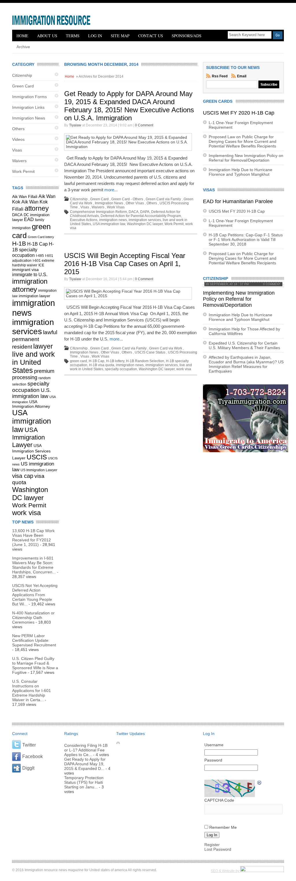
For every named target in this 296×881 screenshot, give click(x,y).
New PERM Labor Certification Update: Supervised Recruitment (34, 640)
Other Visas (135, 203)
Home (22, 35)
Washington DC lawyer (30, 494)
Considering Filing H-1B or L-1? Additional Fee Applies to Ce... (86, 750)
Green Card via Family (163, 199)
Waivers (19, 160)
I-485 (40, 256)
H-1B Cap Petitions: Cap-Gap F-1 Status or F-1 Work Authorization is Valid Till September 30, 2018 (246, 239)
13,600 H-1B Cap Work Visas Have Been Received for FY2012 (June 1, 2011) (33, 537)
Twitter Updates (130, 733)
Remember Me (223, 827)
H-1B (19, 243)
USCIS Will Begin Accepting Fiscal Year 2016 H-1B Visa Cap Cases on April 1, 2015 (124, 264)
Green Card (23, 86)
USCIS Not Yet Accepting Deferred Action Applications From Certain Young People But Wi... (35, 594)
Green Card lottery (41, 237)
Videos (18, 139)
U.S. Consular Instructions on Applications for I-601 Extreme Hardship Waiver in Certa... (31, 690)
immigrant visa (25, 269)
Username (213, 744)
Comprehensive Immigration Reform (98, 212)
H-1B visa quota (101, 365)
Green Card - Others (127, 199)
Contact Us (150, 35)
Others (18, 128)
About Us (47, 35)
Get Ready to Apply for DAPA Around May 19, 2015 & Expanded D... (85, 764)
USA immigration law (31, 421)
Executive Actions (83, 220)
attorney (37, 208)
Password (213, 760)
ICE (41, 265)
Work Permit (23, 171)
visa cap (22, 476)
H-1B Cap (37, 243)
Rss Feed (220, 76)
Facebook (32, 756)
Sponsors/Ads (186, 35)
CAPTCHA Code (219, 800)
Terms (72, 35)
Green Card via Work (165, 348)
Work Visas (116, 207)
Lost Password (217, 849)
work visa (26, 513)
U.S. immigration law (31, 393)
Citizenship (22, 75)
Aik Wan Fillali (24, 196)
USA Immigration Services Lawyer (31, 451)
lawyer (43, 346)
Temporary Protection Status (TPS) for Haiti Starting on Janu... (83, 782)
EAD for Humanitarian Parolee (238, 201)
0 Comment (144, 125)
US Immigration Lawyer (39, 470)
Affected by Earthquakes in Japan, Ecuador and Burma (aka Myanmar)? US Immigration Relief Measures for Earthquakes (246, 364)
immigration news (113, 220)
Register (212, 844)
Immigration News (28, 118)
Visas (17, 150)
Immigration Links (28, 107)
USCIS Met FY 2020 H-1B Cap (238, 113)
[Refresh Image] (259, 783)
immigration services (33, 327)
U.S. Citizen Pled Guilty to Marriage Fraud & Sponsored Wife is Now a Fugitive (35, 665)
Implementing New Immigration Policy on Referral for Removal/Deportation (246, 157)
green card (78, 361)
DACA (17, 215)
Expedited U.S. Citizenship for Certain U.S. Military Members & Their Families (244, 345)
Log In (95, 35)
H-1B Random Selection (145, 361)
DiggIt (28, 768)
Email (241, 76)
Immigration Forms (29, 96)
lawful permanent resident (34, 339)
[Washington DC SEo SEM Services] (262, 871)
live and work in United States (33, 362)
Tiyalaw (75, 125)
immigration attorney (29, 285)
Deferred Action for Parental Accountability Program (141, 216)
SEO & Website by (225, 871)
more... (111, 189)
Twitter (29, 744)
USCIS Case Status (150, 352)
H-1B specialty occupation (33, 249)
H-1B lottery (115, 361)
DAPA (144, 212)
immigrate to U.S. (29, 274)
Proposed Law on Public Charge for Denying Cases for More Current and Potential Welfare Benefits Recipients (242, 141)
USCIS (37, 457)
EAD (29, 219)
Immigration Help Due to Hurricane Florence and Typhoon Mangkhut (240, 172)
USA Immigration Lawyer (28, 437)
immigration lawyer (34, 296)
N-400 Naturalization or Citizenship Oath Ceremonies (33, 617)
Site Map (120, 35)
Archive (23, 46)
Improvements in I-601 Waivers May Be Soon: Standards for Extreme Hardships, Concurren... (34, 565)
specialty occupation (30, 387)
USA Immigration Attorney (31, 404)
